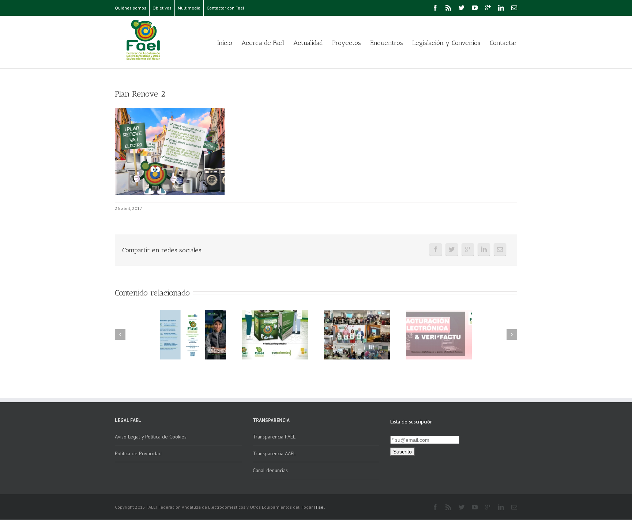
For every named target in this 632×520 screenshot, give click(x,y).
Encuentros (386, 43)
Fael (320, 507)
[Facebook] (435, 8)
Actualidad (308, 43)
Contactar (503, 43)
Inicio (224, 43)
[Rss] (448, 8)
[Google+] (488, 8)
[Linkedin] (501, 8)
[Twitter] (461, 8)
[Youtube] (475, 8)
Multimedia (189, 8)
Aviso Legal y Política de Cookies (151, 436)
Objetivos (162, 8)
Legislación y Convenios (446, 43)
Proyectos (346, 43)
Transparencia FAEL (274, 436)
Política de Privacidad (138, 453)
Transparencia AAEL (274, 453)
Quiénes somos (130, 8)
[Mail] (514, 8)
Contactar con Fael (225, 8)
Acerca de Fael (262, 43)
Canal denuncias (270, 470)
